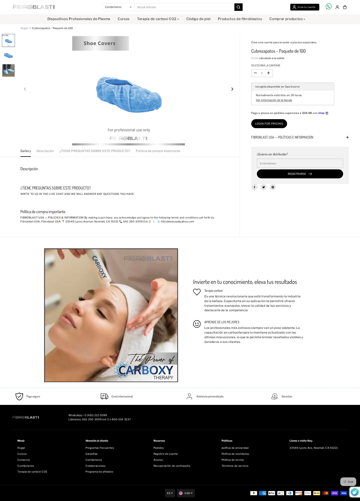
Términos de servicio (235, 465)
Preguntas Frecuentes (100, 447)
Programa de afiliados (99, 471)
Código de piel (198, 19)
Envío (254, 58)
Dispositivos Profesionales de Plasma (78, 19)
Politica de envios (233, 459)
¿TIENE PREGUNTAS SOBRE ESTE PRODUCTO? (95, 151)
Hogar (24, 28)
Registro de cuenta (166, 453)
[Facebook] (254, 187)
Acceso (158, 459)
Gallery (25, 151)
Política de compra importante (158, 151)
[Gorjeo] (263, 187)
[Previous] (25, 89)
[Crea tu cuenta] (304, 7)
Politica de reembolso (235, 453)
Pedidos (159, 447)
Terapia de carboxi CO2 (157, 19)
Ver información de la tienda (274, 100)
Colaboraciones (96, 465)
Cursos (124, 19)
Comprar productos (286, 19)
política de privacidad (235, 447)
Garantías (92, 453)
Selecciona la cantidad (265, 65)
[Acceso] (337, 7)
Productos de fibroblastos (240, 19)
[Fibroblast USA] (33, 7)
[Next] (232, 89)
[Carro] (344, 7)
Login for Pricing (269, 123)
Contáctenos (25, 465)
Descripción (45, 151)
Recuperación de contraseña (172, 465)
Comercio (23, 459)
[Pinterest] (273, 187)
